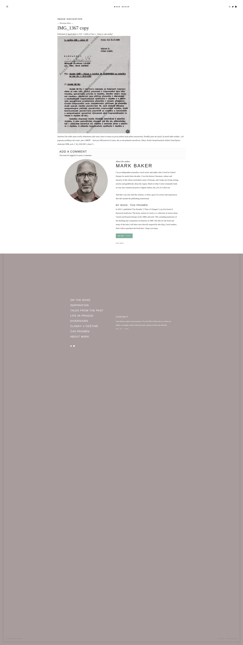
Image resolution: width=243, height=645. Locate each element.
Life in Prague (81, 315)
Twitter (233, 7)
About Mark (79, 336)
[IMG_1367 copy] (93, 133)
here (142, 228)
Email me (119, 328)
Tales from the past (86, 310)
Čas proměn (80, 331)
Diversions (79, 321)
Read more (120, 243)
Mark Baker (122, 6)
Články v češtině (84, 326)
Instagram (236, 7)
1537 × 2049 (83, 34)
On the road (80, 300)
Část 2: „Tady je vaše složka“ (102, 34)
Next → (70, 23)
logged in (73, 155)
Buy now (121, 236)
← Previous (62, 23)
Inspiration (79, 305)
